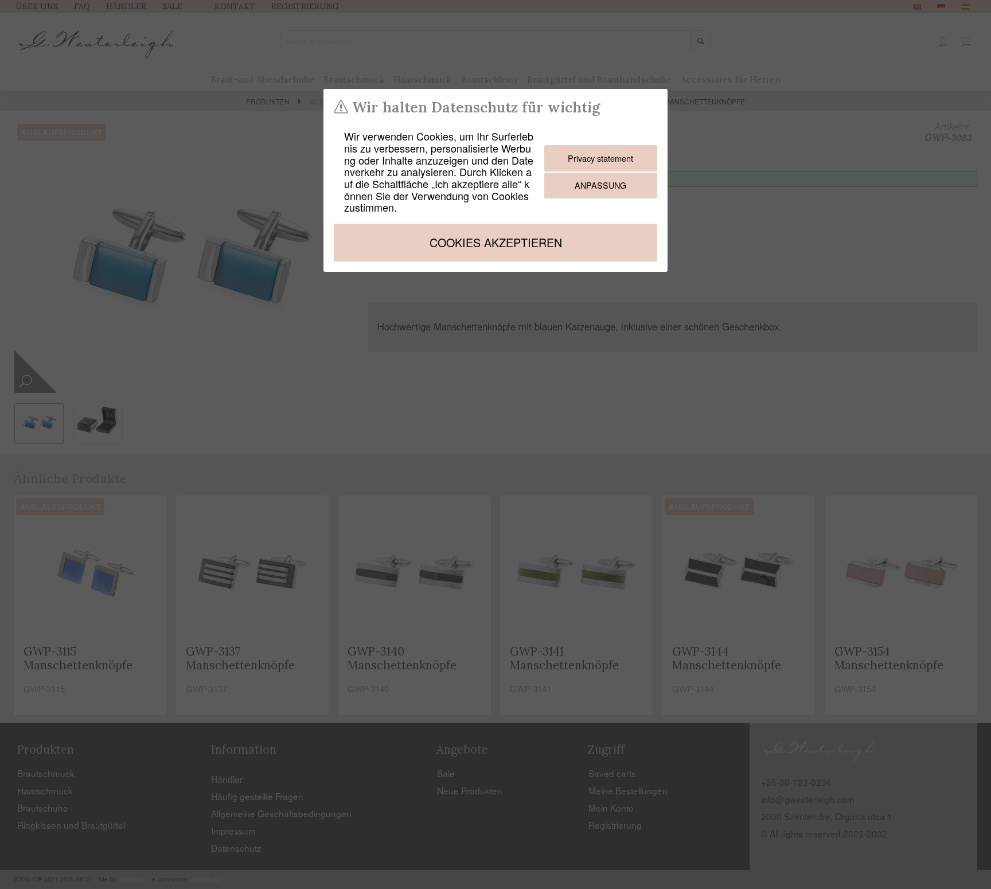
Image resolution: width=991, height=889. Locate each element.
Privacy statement (600, 158)
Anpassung (600, 185)
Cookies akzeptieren (496, 242)
